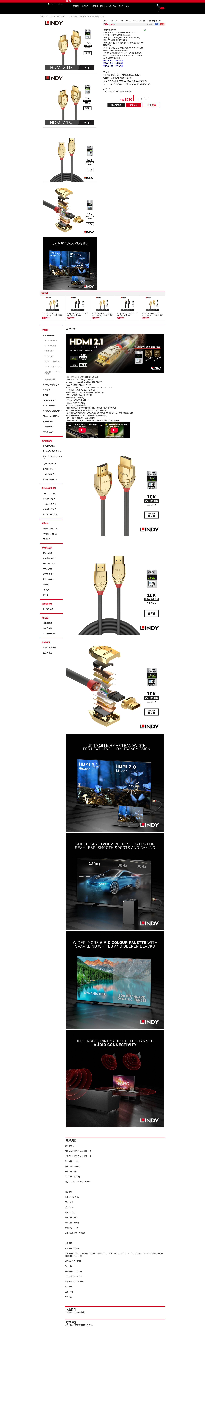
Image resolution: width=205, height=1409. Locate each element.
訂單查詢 (112, 6)
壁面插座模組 (47, 604)
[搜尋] (155, 6)
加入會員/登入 (123, 6)
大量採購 (151, 105)
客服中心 (103, 6)
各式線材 (45, 330)
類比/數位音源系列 (49, 488)
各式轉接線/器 (47, 441)
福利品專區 (46, 642)
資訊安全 (45, 618)
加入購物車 (116, 105)
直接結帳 (133, 105)
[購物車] (161, 8)
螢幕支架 (45, 523)
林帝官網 (94, 6)
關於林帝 (85, 6)
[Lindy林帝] (55, 4)
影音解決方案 (47, 548)
